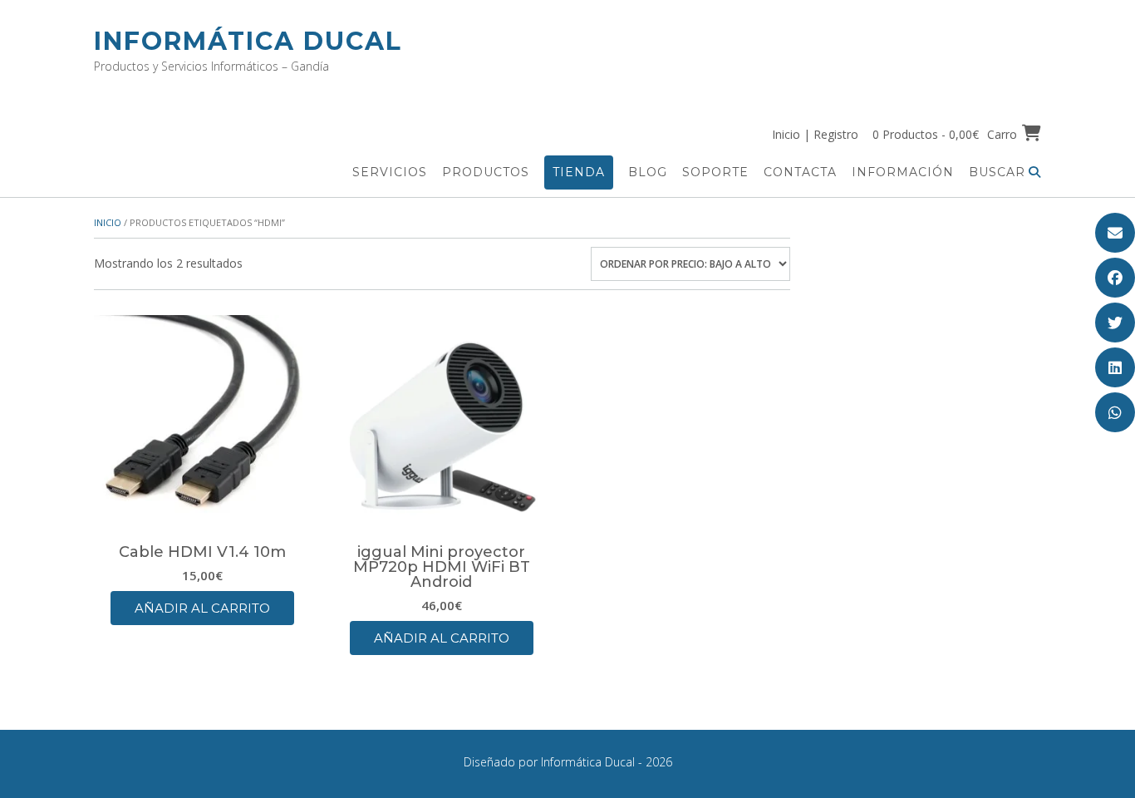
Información (903, 172)
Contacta (800, 172)
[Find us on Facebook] (1115, 278)
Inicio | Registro (815, 134)
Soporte (715, 172)
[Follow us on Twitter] (1115, 322)
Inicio (107, 222)
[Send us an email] (1115, 233)
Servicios (389, 172)
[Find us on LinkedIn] (1115, 367)
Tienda (579, 172)
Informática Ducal (248, 41)
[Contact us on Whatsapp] (1115, 412)
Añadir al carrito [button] (202, 608)
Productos (485, 172)
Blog (647, 172)
